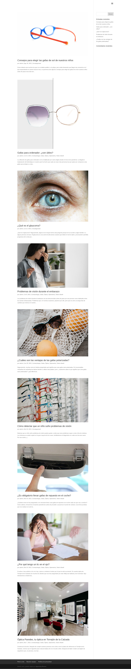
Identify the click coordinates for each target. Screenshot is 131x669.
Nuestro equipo (31, 661)
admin (21, 63)
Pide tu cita (20, 661)
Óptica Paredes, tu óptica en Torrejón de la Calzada (43, 639)
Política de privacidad (45, 661)
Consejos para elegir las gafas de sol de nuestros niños (45, 60)
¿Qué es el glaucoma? (28, 225)
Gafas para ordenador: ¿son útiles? (35, 152)
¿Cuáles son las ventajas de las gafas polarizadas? (43, 360)
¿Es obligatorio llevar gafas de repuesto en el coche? (44, 495)
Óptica (46, 155)
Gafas (42, 155)
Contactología (36, 155)
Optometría (52, 155)
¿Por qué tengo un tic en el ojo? (33, 564)
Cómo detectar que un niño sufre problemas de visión (44, 426)
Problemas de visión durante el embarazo (38, 291)
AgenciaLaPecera (41, 666)
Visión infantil (60, 155)
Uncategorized (37, 63)
